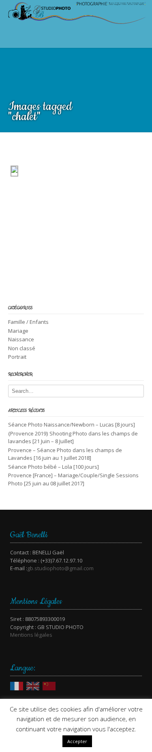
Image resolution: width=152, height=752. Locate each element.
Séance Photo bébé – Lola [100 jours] (53, 466)
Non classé (21, 348)
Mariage (18, 330)
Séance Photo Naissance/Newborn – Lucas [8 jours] (71, 424)
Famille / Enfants (28, 321)
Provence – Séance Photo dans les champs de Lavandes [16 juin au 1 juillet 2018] (65, 454)
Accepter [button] (77, 741)
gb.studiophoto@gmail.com (60, 568)
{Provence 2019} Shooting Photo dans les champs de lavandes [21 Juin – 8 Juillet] (73, 437)
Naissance (21, 339)
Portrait (17, 356)
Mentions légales (31, 634)
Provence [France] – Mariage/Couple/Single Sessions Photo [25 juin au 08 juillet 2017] (73, 479)
